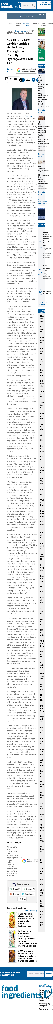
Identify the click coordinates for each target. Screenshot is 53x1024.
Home (10, 23)
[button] (14, 889)
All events (41, 303)
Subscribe (49, 973)
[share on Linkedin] (7, 79)
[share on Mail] (15, 79)
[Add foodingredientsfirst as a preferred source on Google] (26, 70)
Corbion (28, 116)
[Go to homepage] (27, 998)
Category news (27, 24)
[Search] (33, 6)
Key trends (43, 24)
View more (30, 911)
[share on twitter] (11, 79)
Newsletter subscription (45, 3)
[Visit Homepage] (12, 10)
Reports (36, 23)
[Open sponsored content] (26, 18)
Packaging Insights (44, 1004)
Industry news (18, 24)
